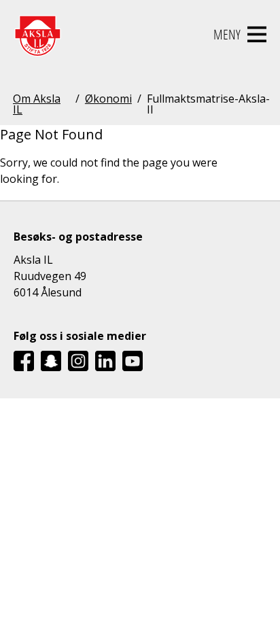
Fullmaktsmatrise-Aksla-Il (208, 104)
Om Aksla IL (36, 104)
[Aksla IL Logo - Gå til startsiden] (37, 34)
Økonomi (108, 99)
